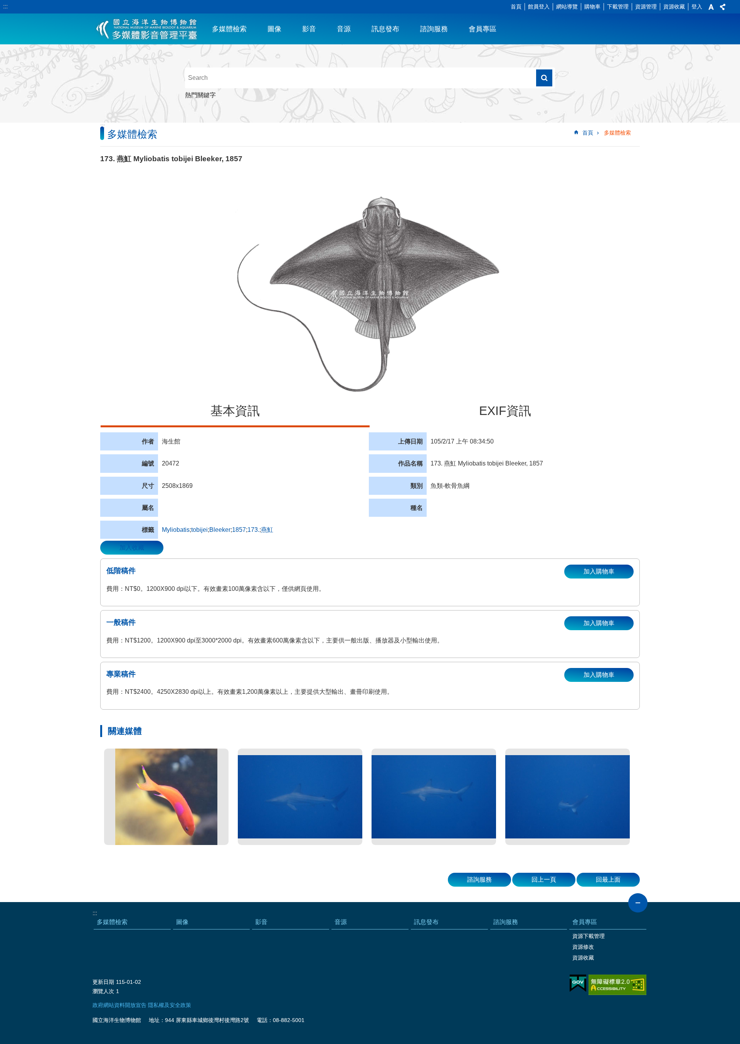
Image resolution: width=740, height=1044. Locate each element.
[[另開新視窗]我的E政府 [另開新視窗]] (578, 983)
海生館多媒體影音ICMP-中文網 (147, 28)
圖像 (274, 29)
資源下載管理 (588, 936)
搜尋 (544, 77)
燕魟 (267, 529)
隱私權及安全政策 (169, 1005)
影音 (309, 29)
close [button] (638, 902)
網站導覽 (567, 6)
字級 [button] (711, 7)
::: (5, 6)
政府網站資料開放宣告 (119, 1005)
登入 (696, 6)
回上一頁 (543, 879)
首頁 (516, 6)
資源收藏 (674, 6)
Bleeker (219, 529)
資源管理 (646, 6)
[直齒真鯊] (300, 797)
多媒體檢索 (229, 29)
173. (253, 529)
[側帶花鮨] (166, 797)
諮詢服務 (434, 29)
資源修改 (583, 947)
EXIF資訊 (505, 411)
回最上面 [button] (608, 879)
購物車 (592, 6)
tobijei (199, 529)
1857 (239, 529)
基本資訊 (235, 411)
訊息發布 (385, 29)
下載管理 (618, 6)
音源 (344, 29)
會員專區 (482, 29)
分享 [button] (722, 7)
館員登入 (539, 6)
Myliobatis (176, 529)
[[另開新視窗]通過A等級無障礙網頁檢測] (617, 985)
